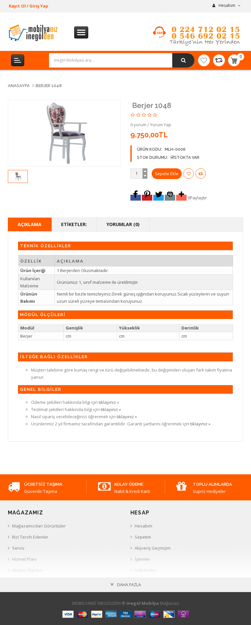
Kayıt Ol (17, 6)
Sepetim (143, 537)
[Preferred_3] (158, 198)
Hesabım (143, 526)
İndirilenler (145, 570)
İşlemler (142, 559)
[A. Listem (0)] (204, 60)
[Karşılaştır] (219, 60)
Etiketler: (74, 224)
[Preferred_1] (135, 198)
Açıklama (30, 224)
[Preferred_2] (147, 198)
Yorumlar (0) (123, 224)
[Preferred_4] (170, 198)
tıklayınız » (109, 402)
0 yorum (138, 125)
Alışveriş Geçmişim (153, 548)
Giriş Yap (38, 6)
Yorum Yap (160, 125)
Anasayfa (19, 85)
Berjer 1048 (49, 85)
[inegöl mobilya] (33, 33)
